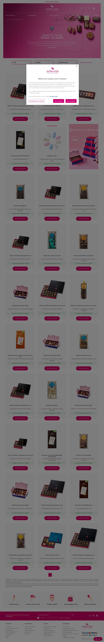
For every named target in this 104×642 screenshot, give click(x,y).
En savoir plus (54, 96)
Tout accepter (71, 101)
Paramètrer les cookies (36, 101)
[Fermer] (76, 66)
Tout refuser (58, 101)
